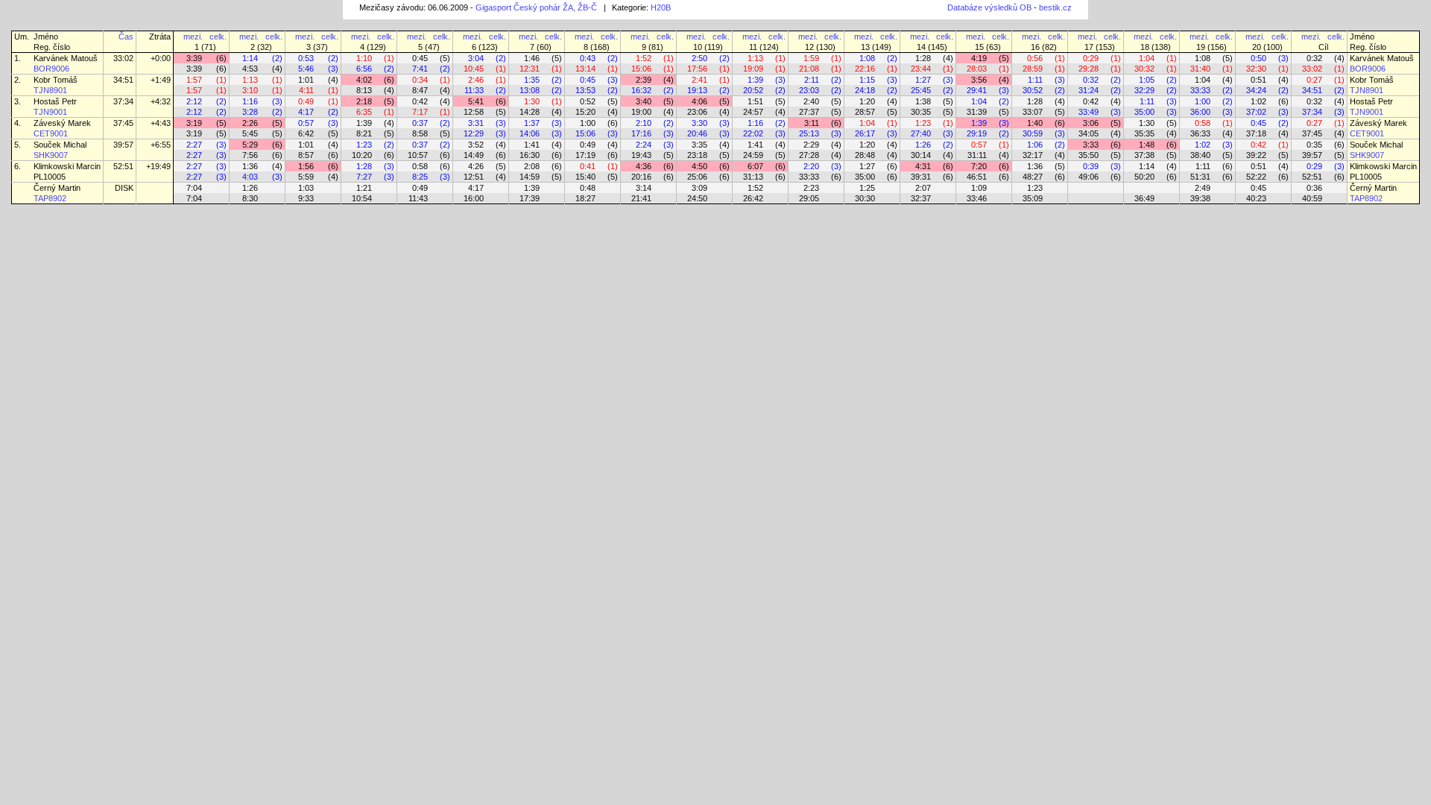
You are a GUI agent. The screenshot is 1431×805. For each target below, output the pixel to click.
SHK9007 (51, 155)
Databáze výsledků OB (989, 7)
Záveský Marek (62, 123)
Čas (126, 36)
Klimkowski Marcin (67, 166)
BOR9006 (51, 68)
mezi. (193, 36)
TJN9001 (50, 111)
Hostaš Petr (55, 101)
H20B (661, 7)
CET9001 (51, 133)
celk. (218, 36)
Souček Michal (60, 144)
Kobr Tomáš (56, 79)
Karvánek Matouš (66, 58)
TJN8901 (50, 90)
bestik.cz (1055, 7)
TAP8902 (50, 198)
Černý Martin (57, 187)
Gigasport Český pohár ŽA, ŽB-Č (536, 7)
